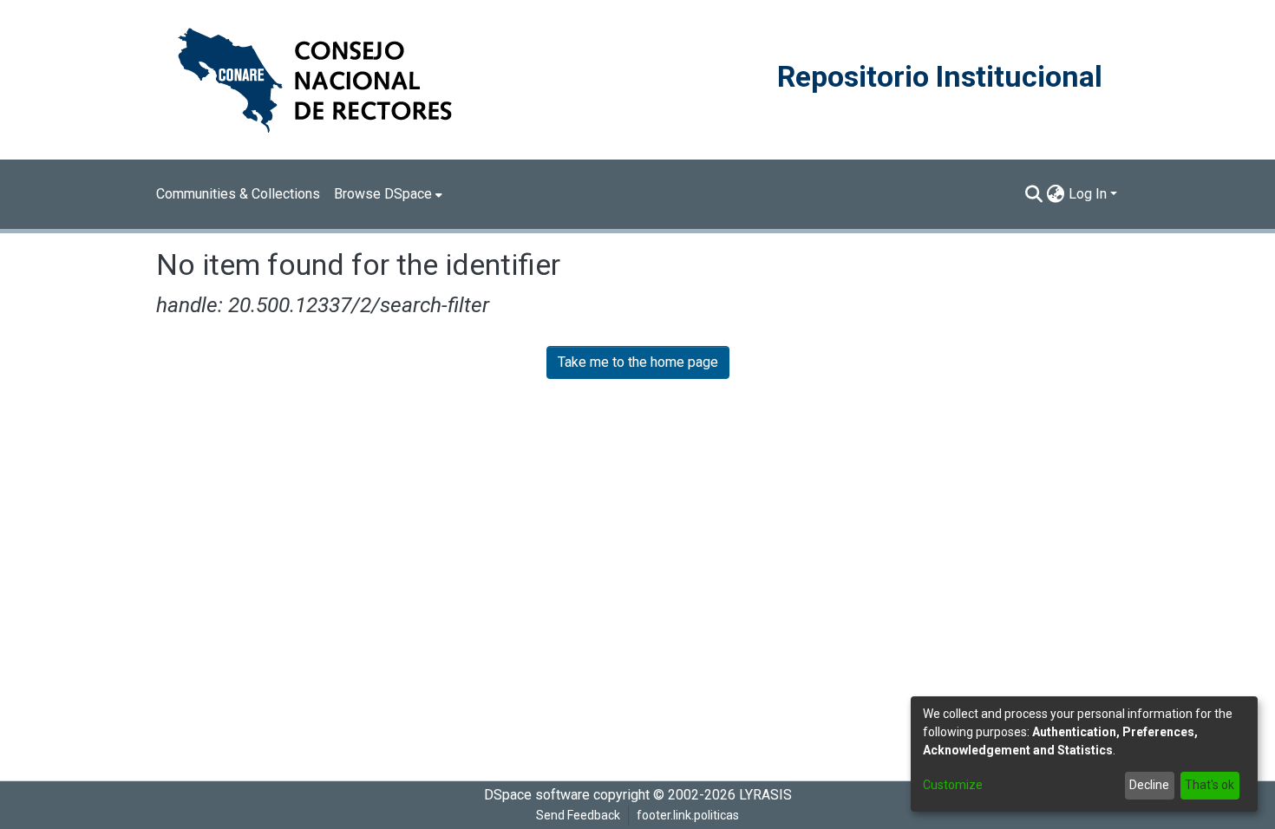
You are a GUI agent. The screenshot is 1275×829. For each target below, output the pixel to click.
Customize (953, 785)
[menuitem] (388, 194)
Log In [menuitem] (1088, 194)
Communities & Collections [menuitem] (238, 194)
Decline (1149, 785)
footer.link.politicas (688, 815)
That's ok (1209, 785)
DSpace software (537, 795)
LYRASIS (765, 795)
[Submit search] (1034, 194)
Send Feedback (578, 815)
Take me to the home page (638, 362)
